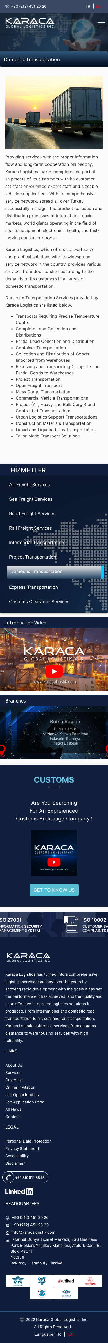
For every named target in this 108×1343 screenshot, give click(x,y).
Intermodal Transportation (36, 542)
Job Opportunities (22, 1094)
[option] (54, 732)
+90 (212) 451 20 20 (28, 6)
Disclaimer (15, 1163)
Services (13, 1072)
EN (98, 6)
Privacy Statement (22, 1148)
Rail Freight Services (30, 528)
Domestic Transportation (36, 571)
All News (13, 1109)
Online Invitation (20, 1087)
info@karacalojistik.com (33, 1232)
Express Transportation (33, 587)
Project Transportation (32, 557)
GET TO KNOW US (54, 890)
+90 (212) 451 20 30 (30, 1224)
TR (87, 6)
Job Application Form (24, 1101)
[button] (101, 25)
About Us (13, 1065)
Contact (12, 1116)
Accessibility (17, 1155)
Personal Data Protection (28, 1141)
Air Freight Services (29, 484)
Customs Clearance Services (39, 601)
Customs (13, 1079)
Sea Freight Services (30, 499)
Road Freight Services (32, 513)
